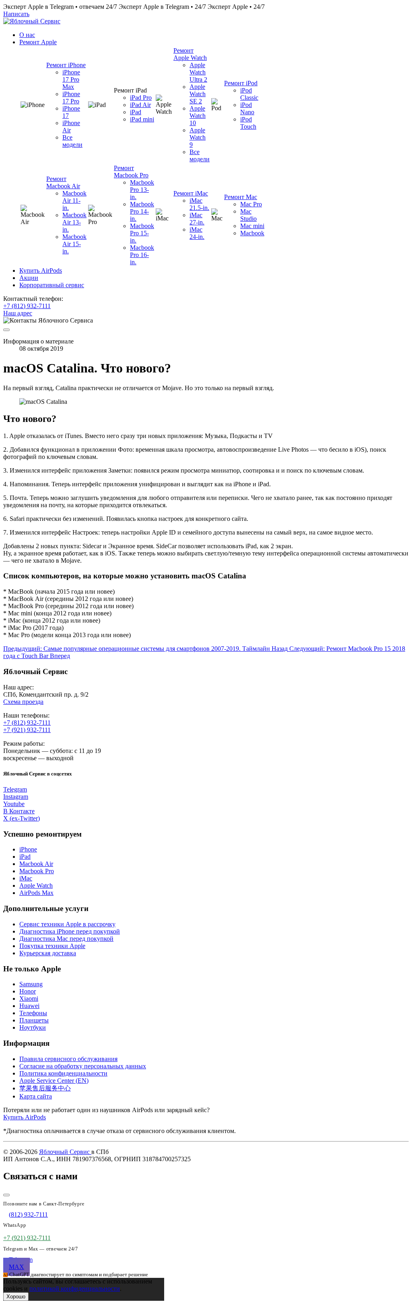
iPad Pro (141, 97)
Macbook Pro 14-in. (142, 211)
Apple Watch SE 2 (198, 94)
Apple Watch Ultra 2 (198, 72)
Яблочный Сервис (65, 1151)
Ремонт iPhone (66, 65)
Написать (16, 13)
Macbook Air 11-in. (74, 200)
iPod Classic (249, 94)
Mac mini (252, 225)
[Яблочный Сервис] (31, 21)
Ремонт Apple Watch (190, 54)
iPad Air (140, 104)
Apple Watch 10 (198, 115)
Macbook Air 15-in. (74, 244)
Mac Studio (248, 215)
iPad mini (142, 119)
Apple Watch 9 (198, 137)
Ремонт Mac (240, 196)
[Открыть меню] (6, 330)
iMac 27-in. (197, 219)
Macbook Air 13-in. (74, 222)
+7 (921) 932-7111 (27, 729)
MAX (16, 1266)
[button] (38, 42)
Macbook (252, 233)
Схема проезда (23, 701)
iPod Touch (248, 123)
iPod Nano (247, 108)
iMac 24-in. (197, 233)
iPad (135, 112)
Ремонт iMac (190, 193)
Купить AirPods (24, 1117)
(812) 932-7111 (28, 1214)
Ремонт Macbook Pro (131, 172)
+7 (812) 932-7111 (27, 305)
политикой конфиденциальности (74, 1288)
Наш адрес (17, 313)
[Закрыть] (6, 1195)
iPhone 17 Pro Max (71, 79)
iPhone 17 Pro (71, 97)
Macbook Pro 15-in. (142, 233)
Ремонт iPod (241, 83)
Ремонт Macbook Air (63, 182)
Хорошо (15, 1297)
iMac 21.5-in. (199, 204)
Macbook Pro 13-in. (142, 189)
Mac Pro (251, 204)
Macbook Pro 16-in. (142, 254)
